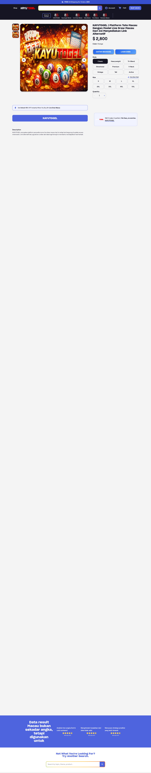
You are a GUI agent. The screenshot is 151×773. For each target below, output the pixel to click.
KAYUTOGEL (50, 118)
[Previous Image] (24, 60)
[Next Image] (84, 60)
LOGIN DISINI (125, 52)
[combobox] (68, 8)
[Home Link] (28, 8)
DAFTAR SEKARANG (103, 52)
